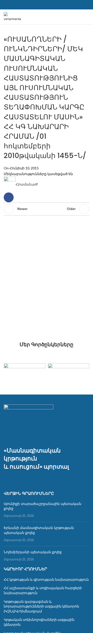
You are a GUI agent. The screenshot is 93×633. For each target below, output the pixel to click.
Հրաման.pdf (27, 184)
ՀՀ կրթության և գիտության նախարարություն (46, 579)
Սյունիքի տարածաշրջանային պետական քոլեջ (42, 506)
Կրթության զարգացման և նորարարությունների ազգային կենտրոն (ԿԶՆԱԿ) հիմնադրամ (41, 606)
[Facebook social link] (46, 4)
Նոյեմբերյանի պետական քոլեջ (33, 552)
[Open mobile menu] (87, 17)
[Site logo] (13, 16)
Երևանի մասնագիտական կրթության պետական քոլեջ (39, 530)
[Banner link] (24, 373)
